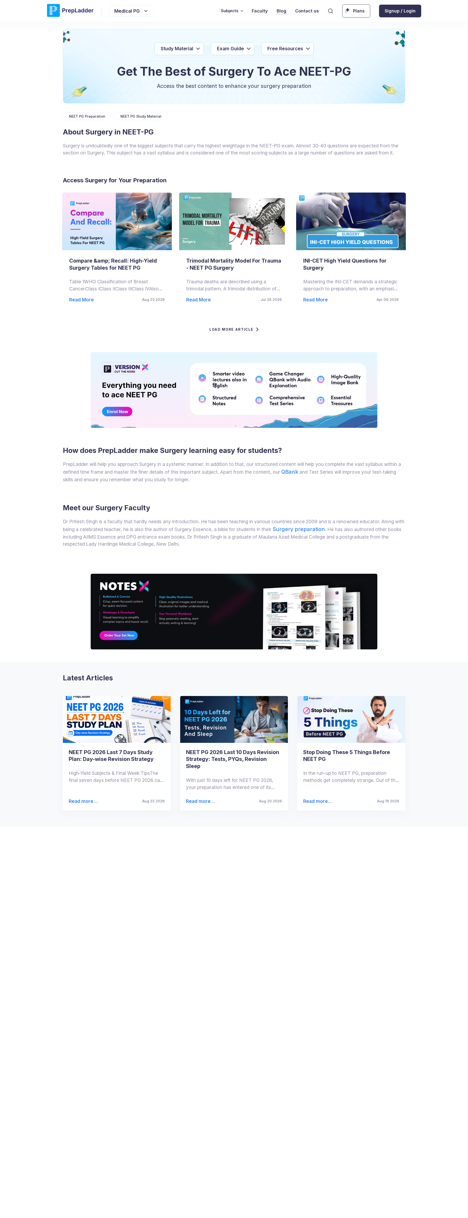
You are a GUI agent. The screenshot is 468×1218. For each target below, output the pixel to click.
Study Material (177, 48)
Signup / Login (400, 10)
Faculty (260, 10)
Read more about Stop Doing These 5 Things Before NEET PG (317, 801)
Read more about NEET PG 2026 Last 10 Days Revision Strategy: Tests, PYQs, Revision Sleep (200, 801)
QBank (289, 472)
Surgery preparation (299, 529)
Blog (281, 10)
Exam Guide (230, 48)
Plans (359, 10)
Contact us (307, 10)
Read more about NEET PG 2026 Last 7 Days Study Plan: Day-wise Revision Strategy (82, 801)
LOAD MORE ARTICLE (231, 329)
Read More (81, 300)
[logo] (70, 11)
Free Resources (285, 48)
